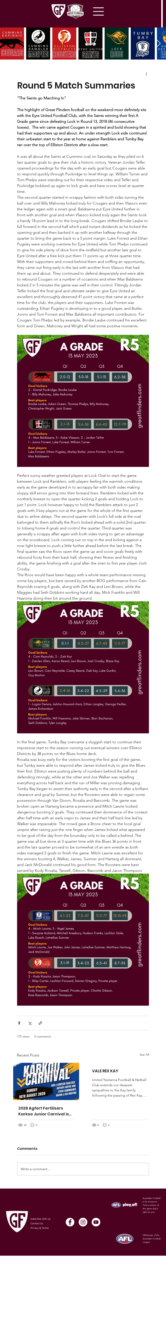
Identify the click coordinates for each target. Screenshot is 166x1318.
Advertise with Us (40, 1218)
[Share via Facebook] (19, 1023)
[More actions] (146, 73)
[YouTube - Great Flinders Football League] (96, 1222)
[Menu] (98, 11)
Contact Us (36, 1223)
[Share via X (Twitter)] (30, 1023)
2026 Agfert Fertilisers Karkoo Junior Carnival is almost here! (43, 1111)
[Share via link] (40, 1023)
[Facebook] (70, 1222)
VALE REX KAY (105, 1071)
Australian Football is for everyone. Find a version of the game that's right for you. (151, 1205)
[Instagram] (83, 1222)
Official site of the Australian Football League (151, 1239)
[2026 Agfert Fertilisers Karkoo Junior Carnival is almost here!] (46, 1081)
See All (144, 1055)
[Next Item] (158, 43)
